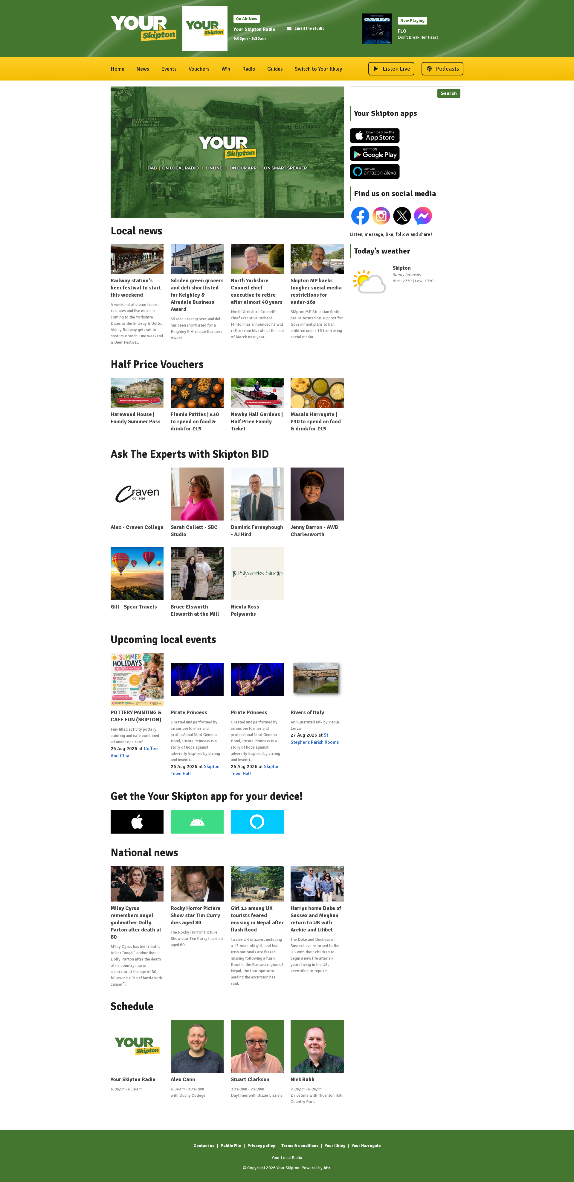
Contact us (203, 1145)
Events (169, 69)
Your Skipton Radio (254, 29)
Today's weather (382, 251)
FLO (402, 31)
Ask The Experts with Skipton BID (190, 454)
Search (449, 93)
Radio (248, 69)
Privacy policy (261, 1145)
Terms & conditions (299, 1145)
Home (117, 69)
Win (226, 69)
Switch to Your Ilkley (318, 69)
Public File (231, 1145)
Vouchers (199, 69)
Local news (136, 231)
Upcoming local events (163, 639)
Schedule (132, 1006)
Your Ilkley (335, 1145)
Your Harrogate (366, 1145)
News (142, 69)
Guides (275, 69)
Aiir (326, 1167)
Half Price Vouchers (157, 364)
